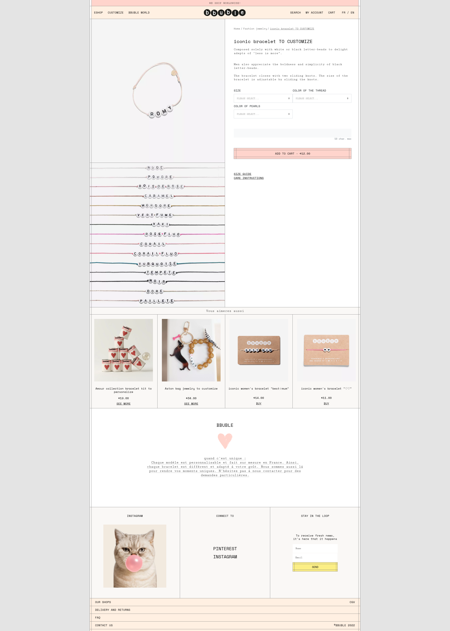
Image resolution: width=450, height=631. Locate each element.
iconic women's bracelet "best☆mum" (259, 388)
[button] (295, 12)
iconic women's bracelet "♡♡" (326, 388)
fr (343, 12)
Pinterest (225, 548)
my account (314, 12)
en (352, 12)
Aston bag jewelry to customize (191, 388)
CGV (352, 602)
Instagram (225, 556)
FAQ (97, 617)
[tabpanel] (157, 235)
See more (124, 403)
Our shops (103, 602)
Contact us (104, 625)
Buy (258, 403)
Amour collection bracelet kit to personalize (123, 390)
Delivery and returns (112, 610)
